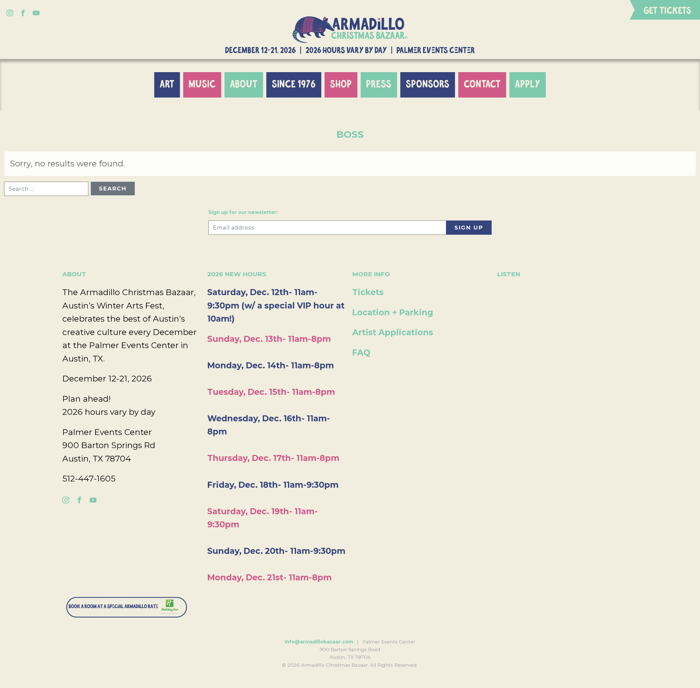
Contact (482, 84)
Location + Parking (392, 312)
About (244, 84)
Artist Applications (392, 332)
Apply (527, 84)
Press (379, 84)
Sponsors (428, 84)
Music (202, 84)
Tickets (368, 292)
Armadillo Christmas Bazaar (350, 29)
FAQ (361, 353)
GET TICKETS (667, 10)
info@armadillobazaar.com (319, 642)
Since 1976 (294, 84)
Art (167, 84)
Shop (341, 84)
